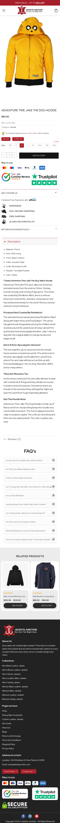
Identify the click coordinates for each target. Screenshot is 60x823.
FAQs (4, 711)
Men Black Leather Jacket (13, 665)
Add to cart (39, 155)
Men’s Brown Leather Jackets (14, 670)
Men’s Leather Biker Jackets (14, 678)
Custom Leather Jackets (12, 719)
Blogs (4, 732)
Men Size (6, 139)
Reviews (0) (14, 439)
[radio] (10, 145)
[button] (3, 10)
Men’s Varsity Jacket (11, 682)
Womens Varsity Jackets (12, 699)
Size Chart (32, 133)
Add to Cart (17, 605)
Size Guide (6, 723)
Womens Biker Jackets (11, 690)
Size (3, 145)
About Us (6, 727)
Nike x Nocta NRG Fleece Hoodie (15, 596)
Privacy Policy (8, 748)
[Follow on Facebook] (23, 816)
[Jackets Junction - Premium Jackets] (30, 10)
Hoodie (13, 127)
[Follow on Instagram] (30, 816)
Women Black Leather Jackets (15, 686)
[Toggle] (56, 192)
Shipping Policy (8, 744)
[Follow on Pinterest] (37, 816)
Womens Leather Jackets (13, 695)
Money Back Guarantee (12, 715)
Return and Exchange (11, 736)
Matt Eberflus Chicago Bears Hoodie (44, 596)
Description (14, 241)
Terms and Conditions (11, 740)
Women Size (18, 139)
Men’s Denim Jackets (11, 674)
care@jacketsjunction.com (19, 764)
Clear (56, 142)
